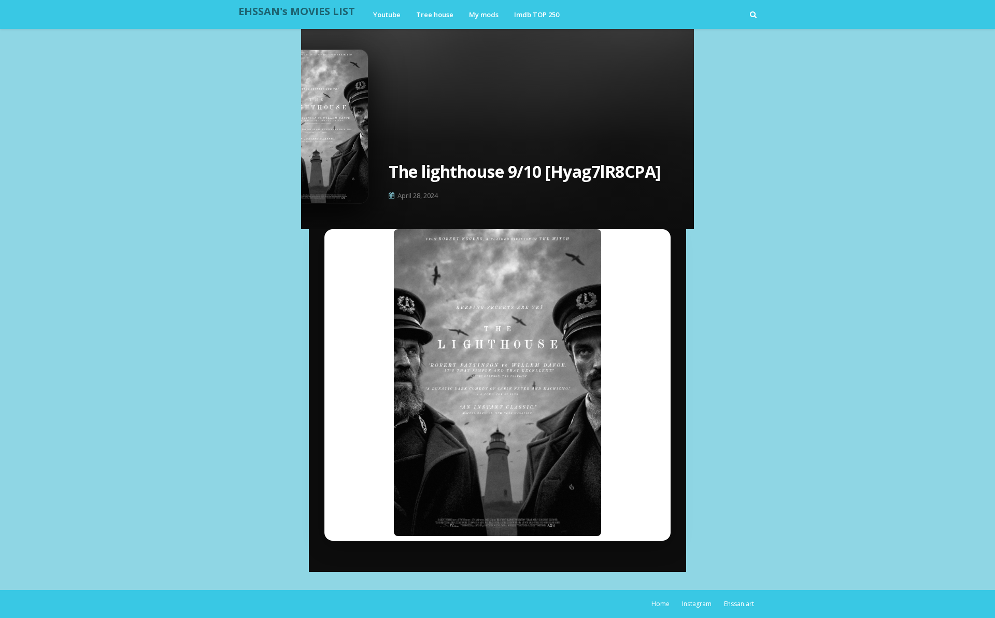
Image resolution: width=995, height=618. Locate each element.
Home (660, 603)
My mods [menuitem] (484, 14)
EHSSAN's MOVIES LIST (296, 11)
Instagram (697, 603)
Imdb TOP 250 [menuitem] (536, 14)
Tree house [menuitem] (434, 14)
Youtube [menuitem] (387, 14)
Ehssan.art (739, 603)
